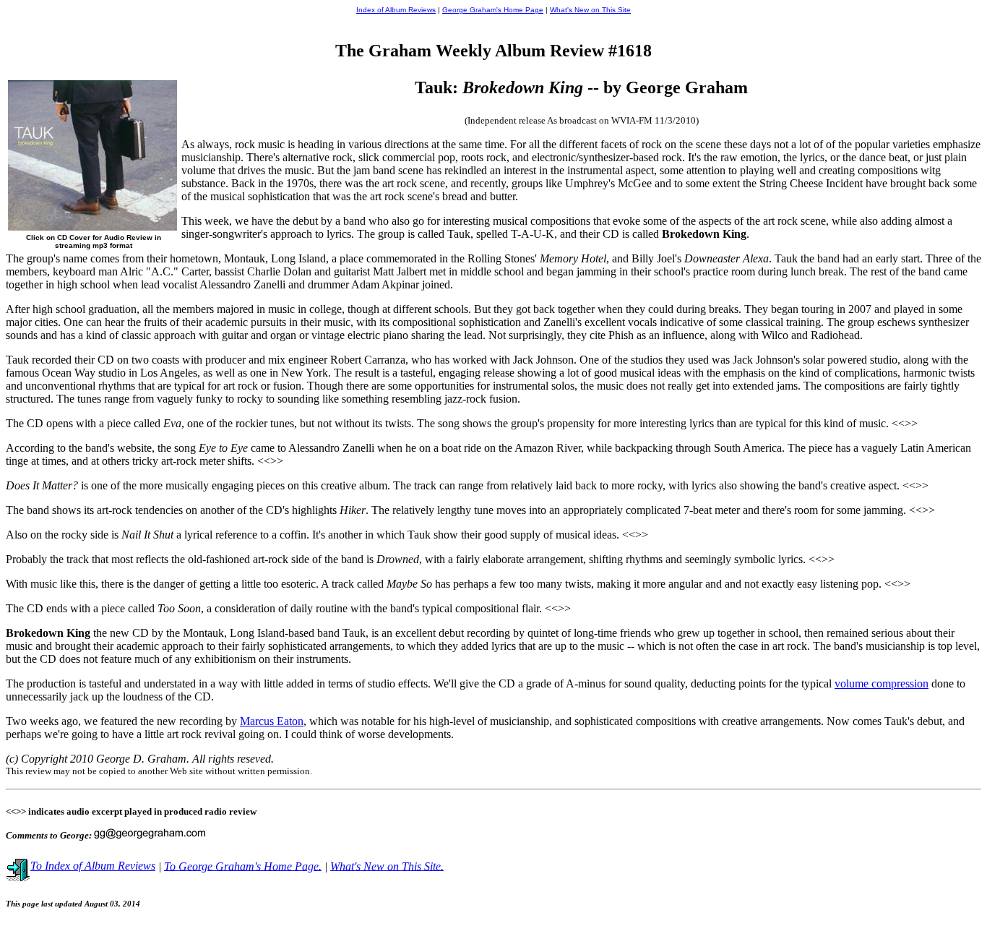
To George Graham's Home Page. (243, 865)
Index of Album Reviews (396, 10)
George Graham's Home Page (492, 10)
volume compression (881, 683)
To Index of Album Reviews (92, 865)
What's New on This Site (590, 10)
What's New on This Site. (387, 865)
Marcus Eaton (271, 721)
